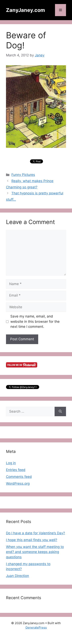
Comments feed (19, 477)
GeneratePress (36, 627)
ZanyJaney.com (25, 10)
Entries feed (15, 470)
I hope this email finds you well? (31, 540)
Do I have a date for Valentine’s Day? (35, 533)
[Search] (60, 411)
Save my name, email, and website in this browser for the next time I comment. (35, 321)
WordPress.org (18, 483)
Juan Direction (17, 576)
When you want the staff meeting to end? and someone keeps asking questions (35, 552)
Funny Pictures (23, 175)
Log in (11, 463)
